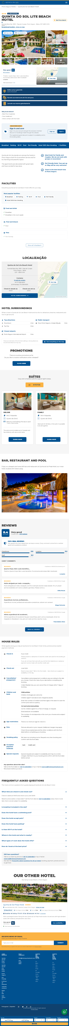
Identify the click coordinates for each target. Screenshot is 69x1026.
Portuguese (5, 1006)
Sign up (52, 131)
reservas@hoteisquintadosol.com (52, 767)
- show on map (13, 27)
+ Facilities (62, 145)
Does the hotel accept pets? (13, 818)
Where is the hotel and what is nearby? (17, 835)
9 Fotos (36, 385)
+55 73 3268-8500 (20, 282)
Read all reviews (34, 629)
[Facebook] (26, 1007)
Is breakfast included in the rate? (14, 807)
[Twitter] (22, 1007)
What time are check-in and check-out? (17, 792)
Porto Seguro (3, 974)
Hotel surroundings (19, 295)
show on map (40, 907)
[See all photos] (23, 43)
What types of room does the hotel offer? (18, 841)
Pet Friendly (3, 978)
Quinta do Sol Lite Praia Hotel (3, 968)
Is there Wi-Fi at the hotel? (12, 829)
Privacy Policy (38, 946)
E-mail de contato (19, 280)
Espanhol (12, 1006)
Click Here (21, 363)
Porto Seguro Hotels (9, 6)
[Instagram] (18, 1007)
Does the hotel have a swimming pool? (17, 812)
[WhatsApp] (30, 1007)
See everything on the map (55, 341)
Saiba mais (17, 439)
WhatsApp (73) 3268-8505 (20, 284)
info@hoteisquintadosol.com (20, 958)
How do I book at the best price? (14, 846)
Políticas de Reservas (3, 983)
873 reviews (6, 72)
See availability (58, 923)
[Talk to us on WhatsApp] (64, 1012)
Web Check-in (3, 997)
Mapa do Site (3, 992)
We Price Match (61, 20)
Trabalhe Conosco (3, 987)
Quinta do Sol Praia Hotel (13, 905)
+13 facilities (43, 913)
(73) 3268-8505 (20, 962)
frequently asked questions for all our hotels (26, 861)
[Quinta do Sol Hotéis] (10, 2)
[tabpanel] (17, 417)
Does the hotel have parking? (13, 824)
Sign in (61, 131)
